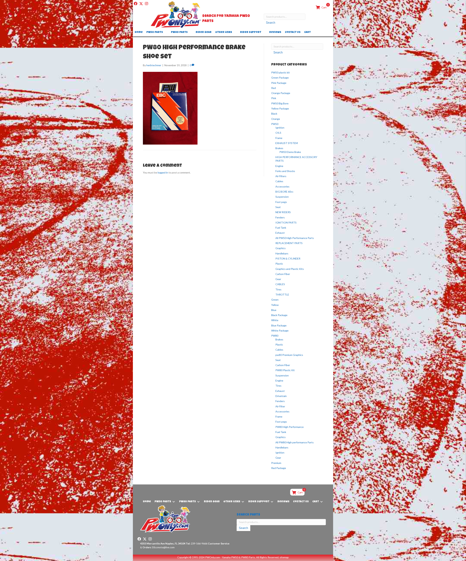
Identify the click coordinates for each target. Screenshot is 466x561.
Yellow (275, 304)
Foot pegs (281, 201)
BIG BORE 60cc (284, 191)
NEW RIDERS (283, 212)
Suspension (282, 196)
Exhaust (280, 232)
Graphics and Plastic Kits (289, 268)
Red (273, 87)
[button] (135, 3)
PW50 (274, 123)
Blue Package (279, 325)
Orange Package (280, 93)
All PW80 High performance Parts (294, 442)
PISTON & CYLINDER (287, 258)
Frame (278, 137)
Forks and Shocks (285, 171)
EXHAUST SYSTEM (286, 143)
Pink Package (278, 82)
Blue (273, 310)
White (274, 320)
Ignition (279, 127)
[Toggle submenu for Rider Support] (264, 32)
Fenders (280, 217)
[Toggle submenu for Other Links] (234, 32)
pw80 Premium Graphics (289, 354)
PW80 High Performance (289, 426)
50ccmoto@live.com (163, 547)
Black (274, 113)
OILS (278, 132)
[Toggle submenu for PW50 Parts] (165, 32)
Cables (279, 181)
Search (270, 22)
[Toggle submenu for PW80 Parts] (190, 32)
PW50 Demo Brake (290, 151)
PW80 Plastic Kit (285, 370)
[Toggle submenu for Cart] (313, 32)
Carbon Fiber (282, 273)
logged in (163, 172)
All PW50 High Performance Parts (294, 237)
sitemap (284, 557)
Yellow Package (280, 108)
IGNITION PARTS (286, 222)
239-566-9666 (196, 543)
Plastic (279, 263)
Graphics (280, 248)
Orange (275, 118)
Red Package (278, 468)
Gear (278, 279)
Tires (278, 289)
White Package (280, 330)
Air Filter (280, 406)
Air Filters (280, 176)
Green (275, 299)
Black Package (279, 315)
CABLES (280, 284)
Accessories (282, 186)
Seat (278, 207)
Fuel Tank (280, 227)
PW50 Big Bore (280, 103)
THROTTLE (282, 294)
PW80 (274, 335)
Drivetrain (281, 396)
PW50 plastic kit (280, 72)
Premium (276, 462)
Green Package (280, 77)
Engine (279, 165)
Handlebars (281, 253)
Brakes (279, 148)
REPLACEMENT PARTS (289, 243)
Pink (273, 98)
